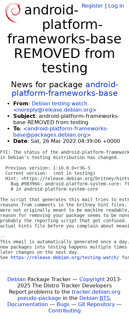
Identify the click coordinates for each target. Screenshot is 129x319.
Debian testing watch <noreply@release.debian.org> (55, 106)
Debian (16, 279)
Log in (116, 6)
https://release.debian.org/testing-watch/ (65, 257)
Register (92, 6)
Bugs (63, 304)
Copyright (92, 279)
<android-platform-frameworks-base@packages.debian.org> (60, 131)
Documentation (27, 304)
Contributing (64, 310)
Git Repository (96, 304)
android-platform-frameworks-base (65, 89)
